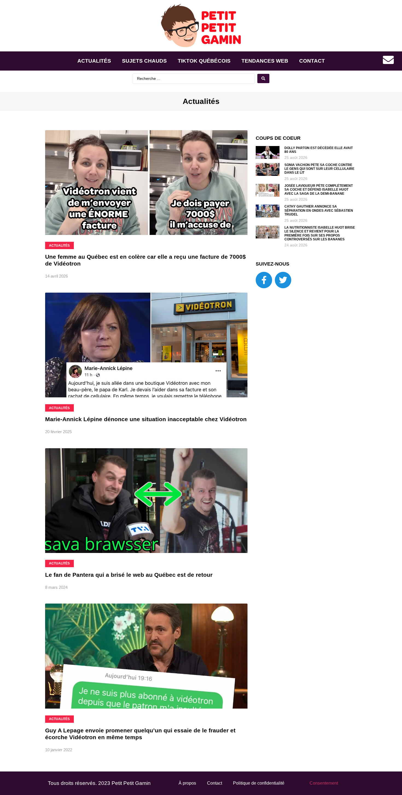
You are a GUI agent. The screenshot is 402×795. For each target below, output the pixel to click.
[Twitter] (283, 280)
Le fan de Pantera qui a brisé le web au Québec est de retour (128, 575)
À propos (187, 783)
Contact (312, 61)
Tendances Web (264, 61)
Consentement (324, 783)
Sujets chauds (144, 61)
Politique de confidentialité (258, 783)
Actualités (94, 61)
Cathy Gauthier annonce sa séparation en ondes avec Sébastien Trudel (318, 210)
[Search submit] (263, 78)
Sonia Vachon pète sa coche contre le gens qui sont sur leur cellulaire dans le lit (319, 169)
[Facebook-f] (264, 280)
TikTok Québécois (204, 61)
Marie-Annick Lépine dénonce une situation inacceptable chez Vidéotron (146, 419)
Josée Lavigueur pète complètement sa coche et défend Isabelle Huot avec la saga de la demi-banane (318, 190)
